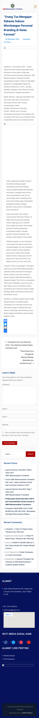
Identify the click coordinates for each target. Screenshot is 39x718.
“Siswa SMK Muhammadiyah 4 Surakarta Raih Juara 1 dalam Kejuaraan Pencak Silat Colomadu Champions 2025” (20, 482)
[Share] (19, 331)
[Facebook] (19, 321)
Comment (6, 385)
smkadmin (26, 39)
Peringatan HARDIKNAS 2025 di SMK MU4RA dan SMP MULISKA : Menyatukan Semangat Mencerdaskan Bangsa (20, 511)
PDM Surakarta (9, 659)
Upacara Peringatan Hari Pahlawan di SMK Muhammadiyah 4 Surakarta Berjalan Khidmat (19, 562)
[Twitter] (19, 324)
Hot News (7, 42)
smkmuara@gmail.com (12, 610)
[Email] (19, 327)
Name (5, 409)
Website (5, 425)
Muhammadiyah (9, 656)
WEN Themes (27, 713)
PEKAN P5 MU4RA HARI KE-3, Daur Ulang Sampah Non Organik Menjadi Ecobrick (20, 545)
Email (4, 417)
